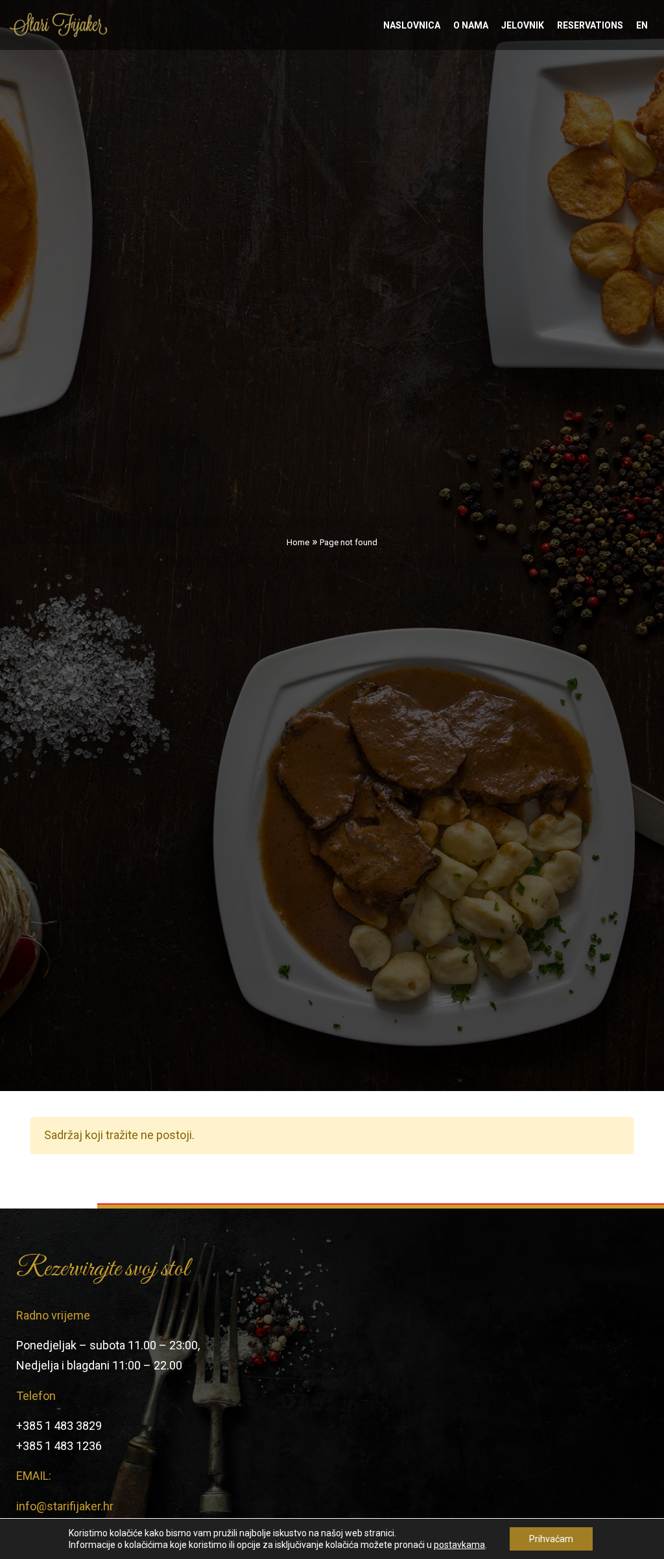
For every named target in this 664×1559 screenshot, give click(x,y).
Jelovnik (522, 25)
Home (298, 542)
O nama (470, 25)
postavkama (459, 1545)
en (642, 25)
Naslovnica (411, 25)
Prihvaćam (551, 1539)
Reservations (590, 25)
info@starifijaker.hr (64, 1506)
